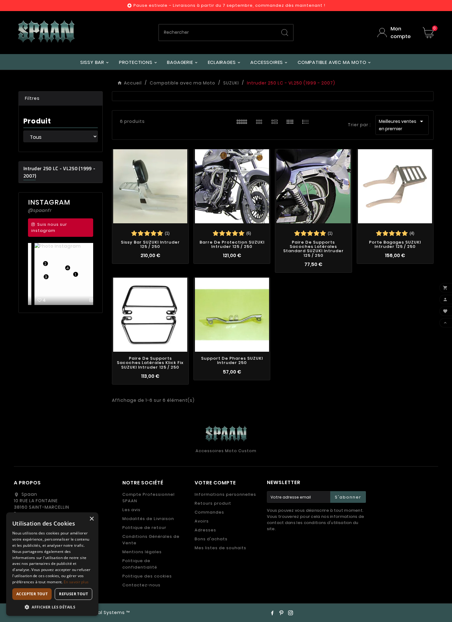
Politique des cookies (147, 576)
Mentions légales (142, 552)
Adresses (205, 530)
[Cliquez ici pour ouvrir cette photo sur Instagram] (87, 300)
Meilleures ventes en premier (402, 125)
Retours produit (213, 503)
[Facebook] (272, 613)
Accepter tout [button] (32, 594)
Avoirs (202, 521)
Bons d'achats (211, 539)
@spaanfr (40, 210)
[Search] (284, 32)
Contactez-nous (141, 585)
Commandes (209, 512)
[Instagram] (290, 613)
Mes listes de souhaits (220, 548)
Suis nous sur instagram (49, 227)
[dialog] (52, 564)
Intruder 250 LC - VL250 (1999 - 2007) (59, 172)
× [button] (91, 519)
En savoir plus (76, 582)
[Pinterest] (281, 613)
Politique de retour (144, 527)
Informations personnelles (225, 494)
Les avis (131, 510)
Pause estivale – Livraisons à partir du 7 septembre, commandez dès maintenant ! (229, 5)
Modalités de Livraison (148, 519)
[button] (60, 99)
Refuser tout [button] (73, 594)
